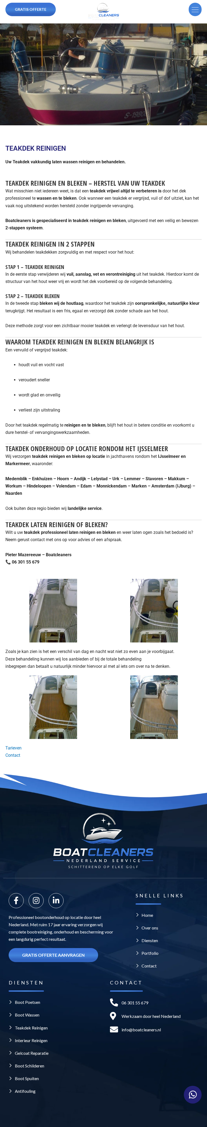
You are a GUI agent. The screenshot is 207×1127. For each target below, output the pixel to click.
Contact (12, 755)
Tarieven (13, 748)
